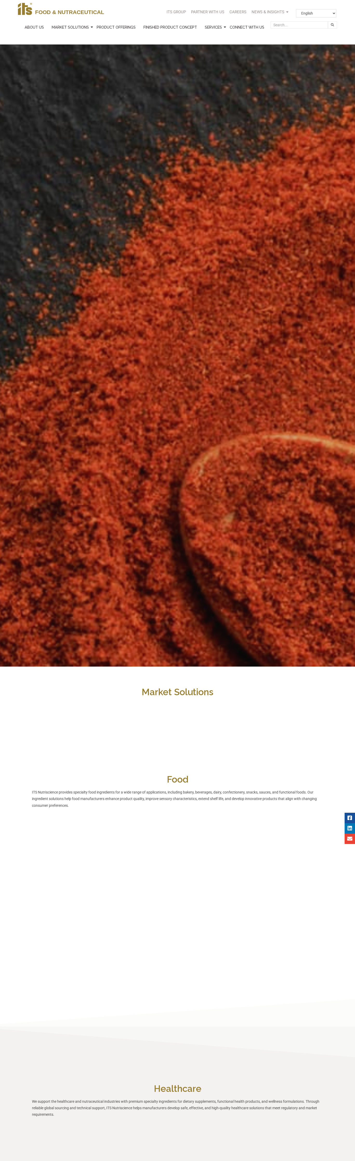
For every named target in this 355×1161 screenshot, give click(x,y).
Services (213, 27)
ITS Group (176, 12)
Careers (237, 12)
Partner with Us (207, 12)
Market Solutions (70, 27)
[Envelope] (350, 839)
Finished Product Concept (170, 27)
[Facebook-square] (350, 818)
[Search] (332, 25)
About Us (34, 27)
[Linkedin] (350, 828)
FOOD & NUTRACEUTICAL (69, 12)
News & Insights (268, 12)
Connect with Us (247, 27)
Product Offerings (116, 27)
